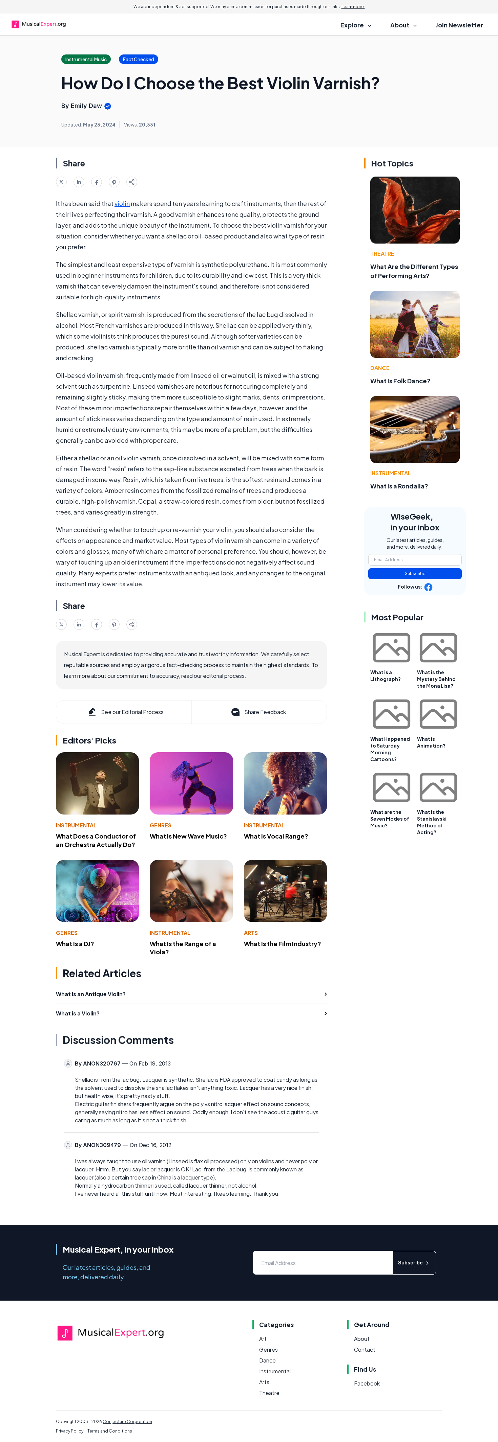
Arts (251, 932)
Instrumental (76, 825)
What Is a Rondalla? (399, 486)
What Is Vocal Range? (276, 836)
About (362, 1338)
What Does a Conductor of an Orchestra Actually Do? (96, 840)
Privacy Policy (69, 1431)
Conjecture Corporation (127, 1421)
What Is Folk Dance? (400, 381)
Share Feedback (265, 711)
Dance (380, 367)
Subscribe (415, 573)
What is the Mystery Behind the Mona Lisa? (436, 679)
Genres (160, 825)
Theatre (382, 253)
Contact (364, 1349)
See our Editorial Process (132, 711)
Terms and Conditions (109, 1431)
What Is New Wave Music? (188, 836)
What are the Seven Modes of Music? (389, 818)
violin (122, 203)
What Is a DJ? (75, 943)
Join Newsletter (459, 25)
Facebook (367, 1383)
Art (263, 1338)
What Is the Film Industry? (282, 943)
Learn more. (353, 6)
